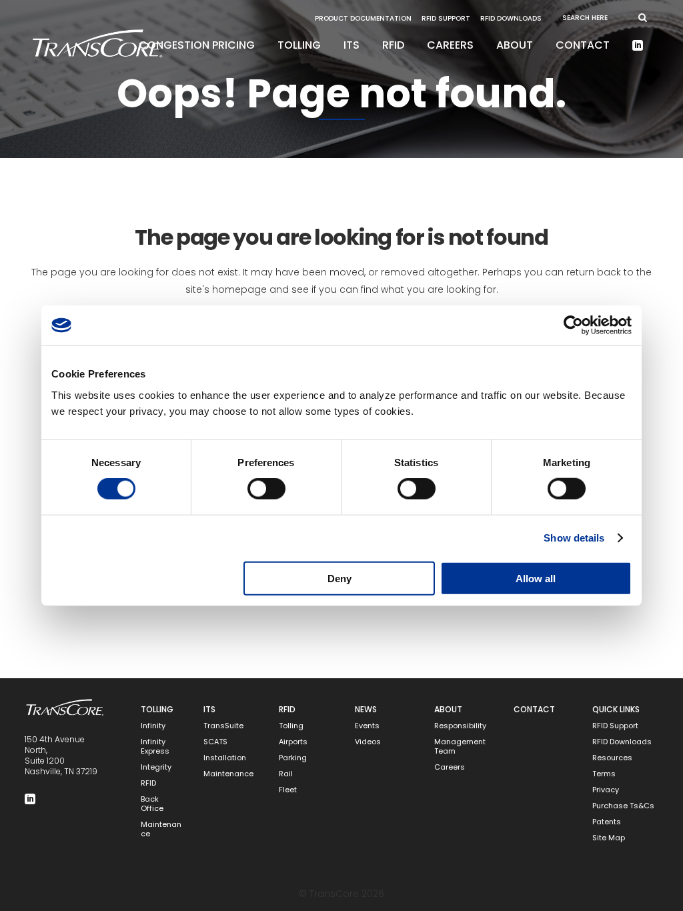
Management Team (460, 746)
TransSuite (223, 726)
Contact (534, 709)
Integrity (156, 767)
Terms (604, 774)
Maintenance (161, 829)
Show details (574, 538)
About (448, 709)
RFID (148, 783)
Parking (293, 758)
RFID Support (446, 18)
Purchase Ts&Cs (623, 806)
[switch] (266, 489)
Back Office (152, 804)
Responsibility (460, 726)
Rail (286, 774)
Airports (293, 742)
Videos (368, 742)
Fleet (288, 790)
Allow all (536, 578)
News (366, 709)
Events (367, 726)
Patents (606, 822)
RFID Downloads (511, 18)
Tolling (157, 709)
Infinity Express (155, 746)
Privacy (605, 790)
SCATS (215, 742)
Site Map (608, 838)
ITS (209, 709)
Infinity (153, 726)
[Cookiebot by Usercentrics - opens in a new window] (573, 325)
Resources (612, 758)
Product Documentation (363, 18)
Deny (339, 578)
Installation (224, 758)
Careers (449, 767)
